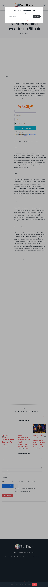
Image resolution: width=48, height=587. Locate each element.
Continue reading (24, 20)
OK (34, 584)
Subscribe (36, 16)
